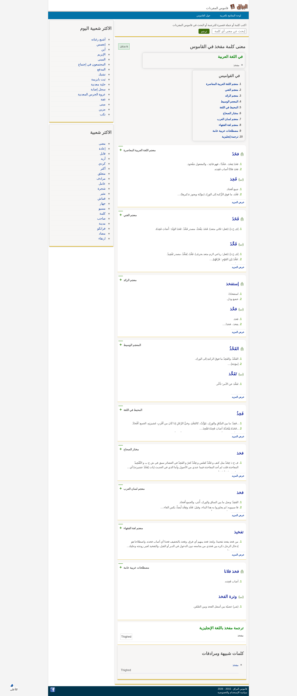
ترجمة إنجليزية (230, 136)
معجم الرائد (231, 95)
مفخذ (236, 665)
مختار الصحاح (230, 113)
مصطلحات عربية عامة (225, 130)
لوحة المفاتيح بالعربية (230, 15)
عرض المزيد (238, 202)
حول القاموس (203, 15)
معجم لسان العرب (227, 119)
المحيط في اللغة (229, 107)
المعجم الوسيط (229, 101)
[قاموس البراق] (239, 6)
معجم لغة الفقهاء (228, 124)
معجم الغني (231, 89)
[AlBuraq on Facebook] (52, 691)
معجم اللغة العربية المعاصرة (222, 83)
